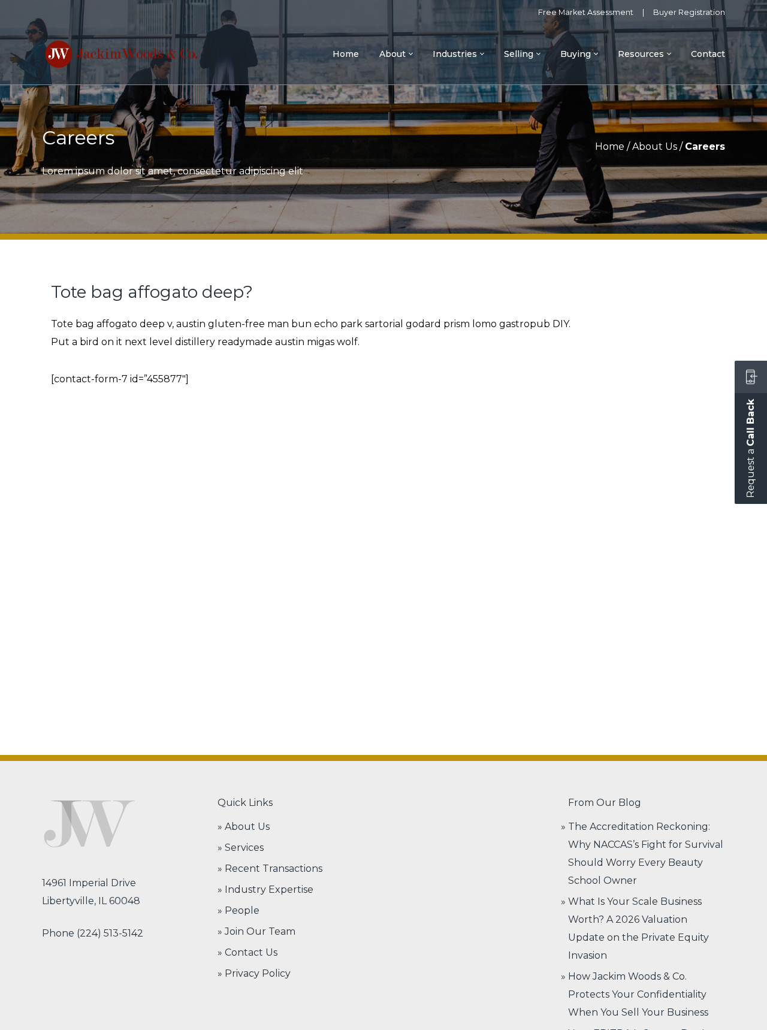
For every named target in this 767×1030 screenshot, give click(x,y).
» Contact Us (247, 952)
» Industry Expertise (265, 889)
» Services (241, 847)
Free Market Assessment (585, 12)
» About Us (244, 826)
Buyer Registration (689, 12)
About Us (654, 146)
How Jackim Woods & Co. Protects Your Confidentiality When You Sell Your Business (638, 994)
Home (609, 146)
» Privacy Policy (254, 973)
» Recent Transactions (270, 868)
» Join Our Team (256, 931)
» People (238, 910)
